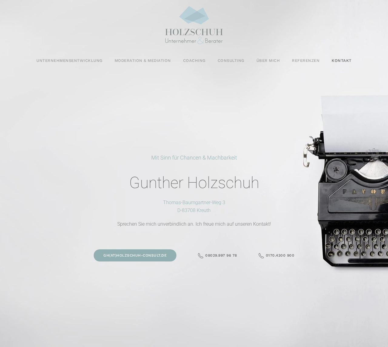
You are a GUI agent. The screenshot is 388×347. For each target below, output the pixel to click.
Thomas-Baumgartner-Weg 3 (194, 202)
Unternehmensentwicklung (69, 60)
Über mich (268, 60)
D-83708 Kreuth (194, 210)
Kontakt (342, 60)
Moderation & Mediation (143, 60)
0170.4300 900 (280, 255)
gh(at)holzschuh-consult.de (135, 255)
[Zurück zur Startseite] (194, 25)
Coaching (194, 60)
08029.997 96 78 (221, 255)
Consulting (231, 60)
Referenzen (305, 60)
